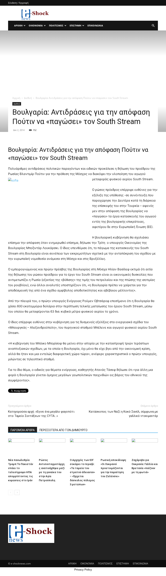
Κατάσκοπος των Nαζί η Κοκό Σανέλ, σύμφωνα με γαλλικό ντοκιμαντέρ (123, 414)
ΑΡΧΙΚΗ (18, 25)
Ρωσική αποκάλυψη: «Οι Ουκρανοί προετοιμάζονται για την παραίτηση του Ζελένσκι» (113, 468)
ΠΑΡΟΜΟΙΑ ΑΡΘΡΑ (23, 430)
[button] (153, 26)
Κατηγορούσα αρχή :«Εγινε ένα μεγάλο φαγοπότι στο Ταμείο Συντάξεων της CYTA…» (41, 414)
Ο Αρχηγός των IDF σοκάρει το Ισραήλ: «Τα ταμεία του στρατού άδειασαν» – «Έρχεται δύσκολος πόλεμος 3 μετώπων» (82, 472)
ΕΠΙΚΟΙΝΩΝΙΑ (95, 25)
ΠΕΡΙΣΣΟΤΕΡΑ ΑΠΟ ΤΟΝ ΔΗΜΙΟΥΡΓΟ (63, 430)
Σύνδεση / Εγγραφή (18, 2)
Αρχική (16, 98)
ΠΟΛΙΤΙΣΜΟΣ (56, 25)
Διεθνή (28, 98)
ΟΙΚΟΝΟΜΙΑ (36, 25)
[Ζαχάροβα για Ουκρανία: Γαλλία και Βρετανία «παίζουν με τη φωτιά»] (145, 447)
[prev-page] (10, 492)
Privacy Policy (83, 569)
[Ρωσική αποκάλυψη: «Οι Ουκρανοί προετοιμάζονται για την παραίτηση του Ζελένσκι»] (114, 447)
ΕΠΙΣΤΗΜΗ (75, 25)
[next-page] (17, 492)
